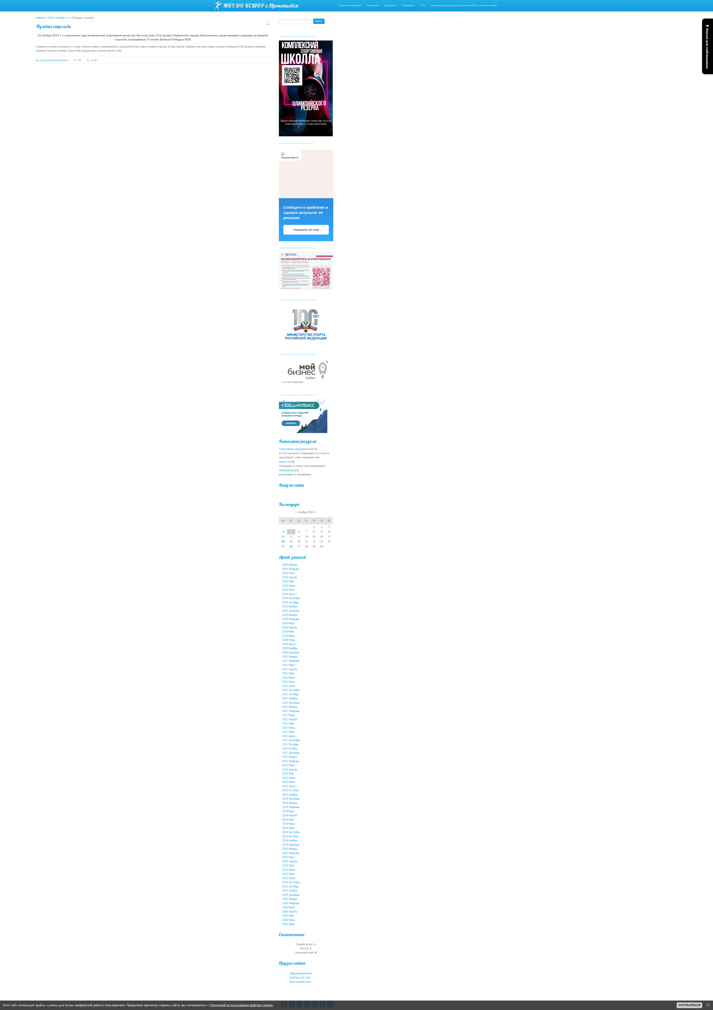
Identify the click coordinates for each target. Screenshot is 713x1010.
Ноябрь (60, 17)
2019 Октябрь (290, 602)
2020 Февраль (290, 619)
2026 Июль (288, 924)
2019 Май (288, 581)
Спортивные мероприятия (54, 60)
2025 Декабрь (290, 895)
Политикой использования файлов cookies (241, 1005)
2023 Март (288, 765)
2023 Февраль (290, 761)
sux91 (94, 60)
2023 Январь (289, 757)
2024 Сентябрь (291, 832)
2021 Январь (289, 656)
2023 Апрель (289, 769)
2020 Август (289, 644)
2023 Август (289, 786)
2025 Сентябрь (291, 882)
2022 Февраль (290, 711)
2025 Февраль (290, 853)
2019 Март (288, 573)
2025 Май (288, 865)
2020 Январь (289, 615)
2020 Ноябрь (289, 648)
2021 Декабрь (290, 702)
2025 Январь (289, 848)
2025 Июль (288, 874)
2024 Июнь (288, 823)
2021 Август (289, 686)
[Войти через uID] (306, 493)
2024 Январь (289, 803)
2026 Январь (289, 899)
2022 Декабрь (290, 752)
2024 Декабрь (290, 844)
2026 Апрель (289, 911)
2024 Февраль (290, 807)
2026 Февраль (290, 903)
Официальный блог (300, 973)
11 (283, 536)
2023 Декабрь (290, 798)
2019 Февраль (290, 569)
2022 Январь (289, 706)
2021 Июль (288, 681)
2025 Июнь (288, 869)
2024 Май (288, 819)
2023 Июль (288, 782)
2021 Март (288, 665)
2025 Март (288, 857)
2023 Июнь (288, 778)
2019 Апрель (289, 577)
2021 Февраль (290, 661)
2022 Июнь (288, 727)
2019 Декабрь (290, 610)
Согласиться (689, 1005)
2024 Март (288, 811)
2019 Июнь (288, 585)
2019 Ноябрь (289, 606)
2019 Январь (289, 564)
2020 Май (288, 631)
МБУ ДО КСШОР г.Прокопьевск (261, 5)
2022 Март (288, 715)
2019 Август (289, 594)
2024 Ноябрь (289, 840)
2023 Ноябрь (289, 794)
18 (283, 541)
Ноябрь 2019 (306, 512)
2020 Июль (288, 640)
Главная (40, 17)
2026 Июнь (288, 920)
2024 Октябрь (290, 836)
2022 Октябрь (290, 744)
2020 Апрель (289, 627)
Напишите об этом (306, 229)
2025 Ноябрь (289, 890)
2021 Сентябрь (291, 690)
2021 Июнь (288, 677)
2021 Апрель (289, 669)
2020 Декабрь (290, 652)
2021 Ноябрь (289, 698)
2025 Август (289, 878)
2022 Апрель (289, 719)
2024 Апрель (289, 815)
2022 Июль (288, 731)
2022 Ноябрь (289, 748)
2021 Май (288, 673)
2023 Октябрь (290, 790)
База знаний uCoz (300, 981)
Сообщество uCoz (300, 977)
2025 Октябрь (290, 886)
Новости (284, 461)
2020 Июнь (288, 635)
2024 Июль (288, 828)
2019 (50, 17)
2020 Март (288, 623)
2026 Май (288, 915)
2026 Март (288, 907)
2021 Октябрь (290, 694)
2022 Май (288, 723)
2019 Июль (288, 589)
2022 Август (289, 736)
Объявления (286, 470)
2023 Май (288, 773)
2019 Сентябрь (291, 598)
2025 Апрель (289, 861)
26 (291, 546)
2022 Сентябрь (291, 740)
